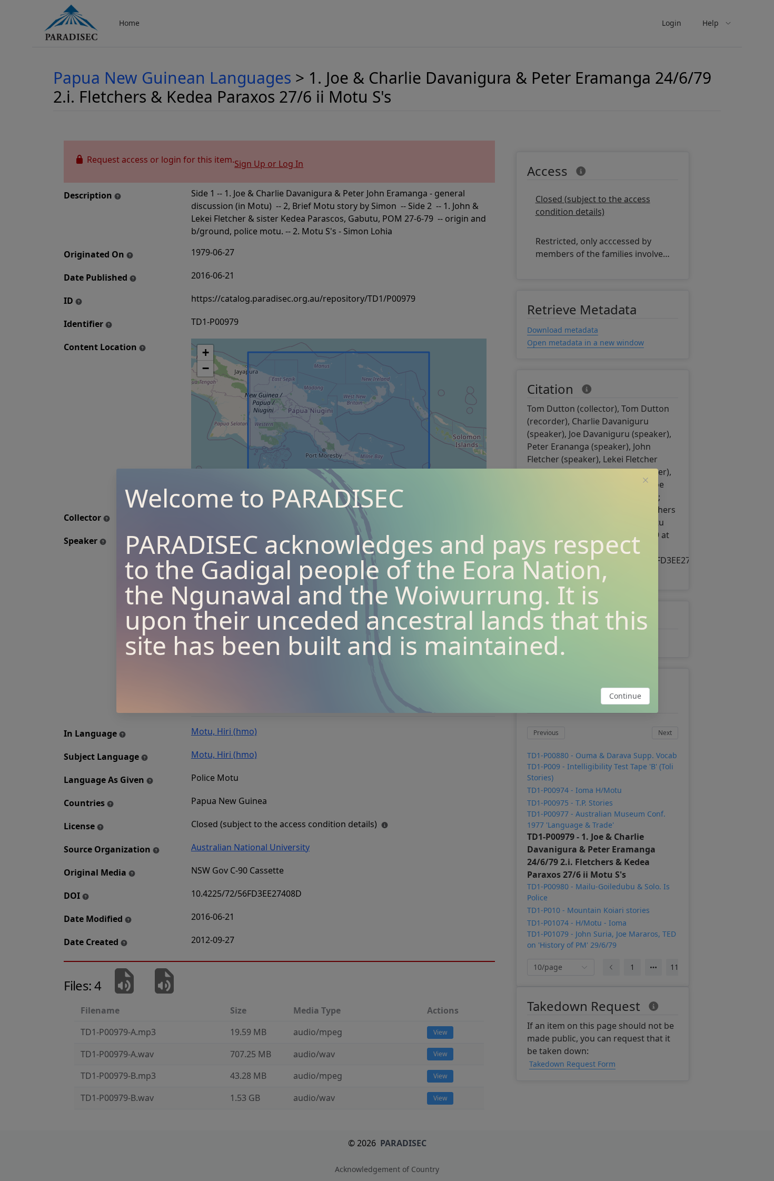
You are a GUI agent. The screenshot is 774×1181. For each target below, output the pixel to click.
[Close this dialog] (645, 481)
